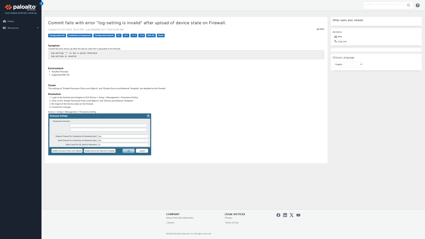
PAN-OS (150, 35)
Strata (160, 35)
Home (11, 21)
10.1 (126, 35)
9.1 (118, 35)
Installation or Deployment (80, 35)
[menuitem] (21, 21)
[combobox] (383, 4)
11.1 (134, 35)
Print (340, 37)
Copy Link (342, 41)
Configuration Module (104, 35)
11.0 (142, 35)
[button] (408, 5)
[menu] (21, 24)
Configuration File (57, 35)
